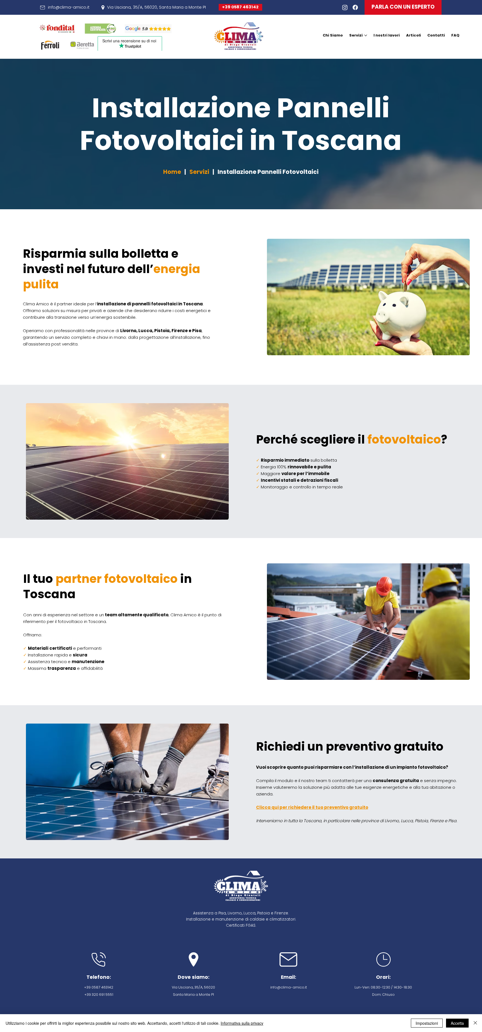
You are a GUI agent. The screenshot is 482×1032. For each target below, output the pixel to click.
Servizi (199, 172)
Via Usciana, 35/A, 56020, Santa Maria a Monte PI (156, 7)
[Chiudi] (475, 1023)
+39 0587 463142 (240, 7)
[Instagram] (344, 7)
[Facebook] (355, 7)
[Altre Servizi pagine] (365, 35)
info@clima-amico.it (69, 7)
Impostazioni (427, 1023)
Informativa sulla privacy (242, 1023)
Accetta (457, 1023)
